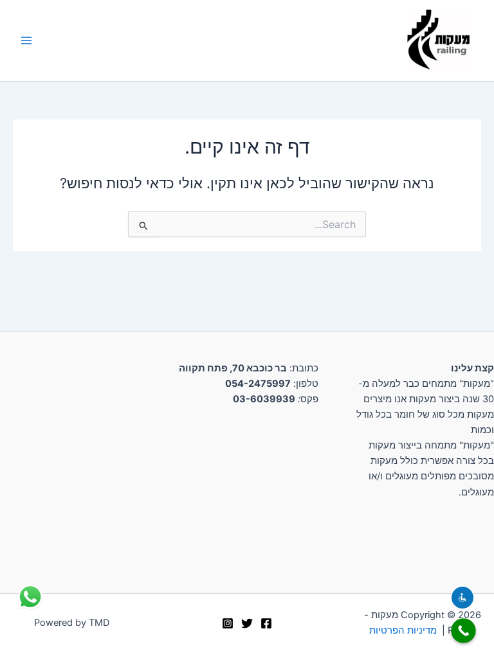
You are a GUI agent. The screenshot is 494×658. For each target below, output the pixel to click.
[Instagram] (227, 623)
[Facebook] (266, 623)
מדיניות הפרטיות (403, 630)
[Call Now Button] (463, 630)
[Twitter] (247, 623)
